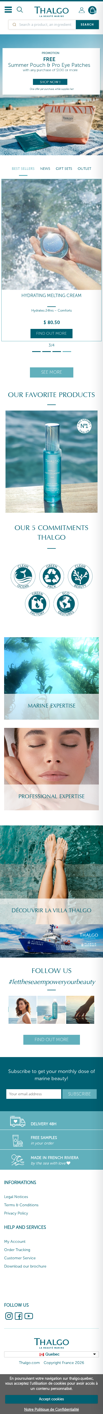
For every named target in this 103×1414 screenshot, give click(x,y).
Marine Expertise (52, 706)
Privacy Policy (16, 1213)
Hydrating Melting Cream (51, 295)
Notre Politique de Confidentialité (51, 1409)
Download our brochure (25, 1266)
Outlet (84, 169)
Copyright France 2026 (64, 1362)
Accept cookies (51, 1399)
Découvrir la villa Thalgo (51, 910)
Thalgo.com (29, 1362)
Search (87, 24)
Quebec (52, 1354)
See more (51, 372)
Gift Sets (64, 169)
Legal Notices (16, 1196)
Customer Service (20, 1258)
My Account (15, 1241)
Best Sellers (23, 169)
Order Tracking (17, 1249)
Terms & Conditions (21, 1205)
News (45, 169)
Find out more (51, 333)
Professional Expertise (51, 796)
